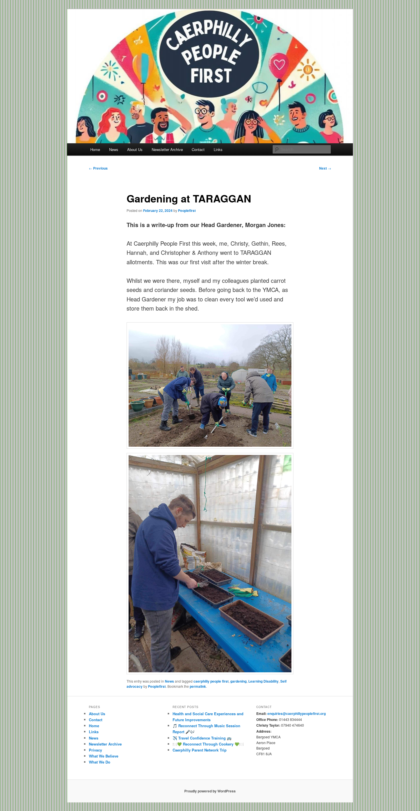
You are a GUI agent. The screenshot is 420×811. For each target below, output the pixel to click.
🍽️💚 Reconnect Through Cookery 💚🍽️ (208, 744)
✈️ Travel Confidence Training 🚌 (202, 738)
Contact (198, 149)
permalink (198, 686)
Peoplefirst (187, 210)
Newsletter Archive (167, 149)
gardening (238, 681)
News (113, 149)
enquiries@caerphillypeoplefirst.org (296, 713)
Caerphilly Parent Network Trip (200, 750)
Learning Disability (263, 681)
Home (95, 149)
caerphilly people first (211, 681)
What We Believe (103, 756)
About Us (135, 149)
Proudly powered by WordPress (210, 791)
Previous (98, 168)
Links (218, 149)
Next (325, 168)
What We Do (99, 762)
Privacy (95, 750)
